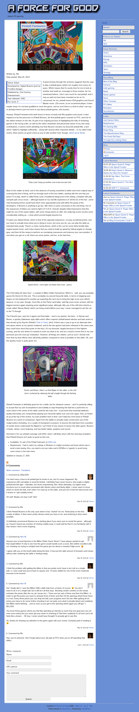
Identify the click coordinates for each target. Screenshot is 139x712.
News (105, 98)
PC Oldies (107, 104)
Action (106, 53)
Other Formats (109, 101)
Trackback (25, 470)
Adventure (107, 56)
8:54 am (91, 578)
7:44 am (91, 558)
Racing (106, 59)
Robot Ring (108, 130)
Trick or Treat (42, 322)
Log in (106, 155)
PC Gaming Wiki (110, 127)
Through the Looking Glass (115, 140)
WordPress (86, 709)
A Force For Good (62, 706)
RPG (105, 63)
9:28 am (91, 501)
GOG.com (52, 442)
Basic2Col (66, 709)
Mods (105, 91)
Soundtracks (108, 111)
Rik (104, 40)
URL (11, 667)
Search (106, 27)
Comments (109, 152)
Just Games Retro (111, 120)
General (106, 85)
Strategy (106, 72)
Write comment (12, 470)
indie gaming (108, 88)
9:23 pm (91, 645)
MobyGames (108, 123)
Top (90, 706)
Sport (105, 69)
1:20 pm (91, 531)
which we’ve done (76, 133)
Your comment (12, 673)
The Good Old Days (111, 136)
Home (104, 23)
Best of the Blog (110, 81)
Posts (107, 149)
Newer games (109, 95)
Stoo (105, 44)
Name (9, 654)
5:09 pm (91, 627)
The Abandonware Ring (113, 133)
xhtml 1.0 (78, 706)
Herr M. (23, 537)
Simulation (107, 66)
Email (8, 660)
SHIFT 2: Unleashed (120, 188)
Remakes (107, 108)
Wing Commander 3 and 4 (120, 220)
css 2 (86, 706)
